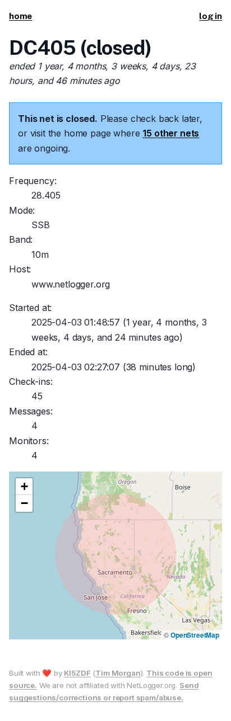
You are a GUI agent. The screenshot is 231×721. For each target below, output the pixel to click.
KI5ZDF (77, 672)
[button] (24, 486)
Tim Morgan (117, 672)
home (20, 16)
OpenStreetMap (194, 635)
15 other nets (170, 133)
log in (210, 16)
